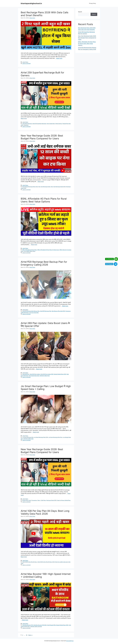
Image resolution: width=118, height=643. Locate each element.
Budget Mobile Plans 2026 (60, 374)
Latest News (25, 62)
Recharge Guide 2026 (51, 500)
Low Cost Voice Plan (34, 312)
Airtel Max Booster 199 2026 (40, 625)
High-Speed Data (51, 123)
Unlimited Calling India (28, 438)
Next (30, 635)
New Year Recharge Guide (44, 186)
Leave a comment (26, 63)
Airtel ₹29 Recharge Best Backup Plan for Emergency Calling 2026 (44, 263)
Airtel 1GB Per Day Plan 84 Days (29, 561)
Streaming (26, 125)
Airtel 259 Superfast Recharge (39, 123)
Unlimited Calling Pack (44, 375)
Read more (59, 58)
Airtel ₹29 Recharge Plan (45, 311)
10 (27, 635)
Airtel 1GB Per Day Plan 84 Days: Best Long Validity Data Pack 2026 (45, 512)
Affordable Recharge (27, 123)
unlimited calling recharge (36, 626)
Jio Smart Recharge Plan (28, 437)
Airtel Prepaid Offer (51, 625)
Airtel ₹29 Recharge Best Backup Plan (31, 311)
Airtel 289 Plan (25, 374)
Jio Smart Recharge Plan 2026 (41, 437)
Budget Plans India (26, 500)
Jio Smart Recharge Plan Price (55, 437)
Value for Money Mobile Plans (64, 500)
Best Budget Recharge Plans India (30, 186)
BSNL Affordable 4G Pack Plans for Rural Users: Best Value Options (44, 200)
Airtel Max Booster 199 (27, 625)
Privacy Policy (92, 3)
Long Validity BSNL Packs (29, 251)
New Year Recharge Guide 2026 (58, 186)
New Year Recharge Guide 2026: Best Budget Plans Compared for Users (42, 137)
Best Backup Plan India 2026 (58, 311)
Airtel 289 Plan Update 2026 (46, 374)
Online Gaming (58, 123)
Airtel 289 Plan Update (35, 374)
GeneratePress (69, 640)
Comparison (34, 500)
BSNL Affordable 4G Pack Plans (29, 249)
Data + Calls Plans (42, 500)
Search (80, 11)
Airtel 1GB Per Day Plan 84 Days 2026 (46, 561)
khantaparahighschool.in (31, 3)
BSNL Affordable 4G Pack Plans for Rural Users (48, 249)
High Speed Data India (34, 375)
